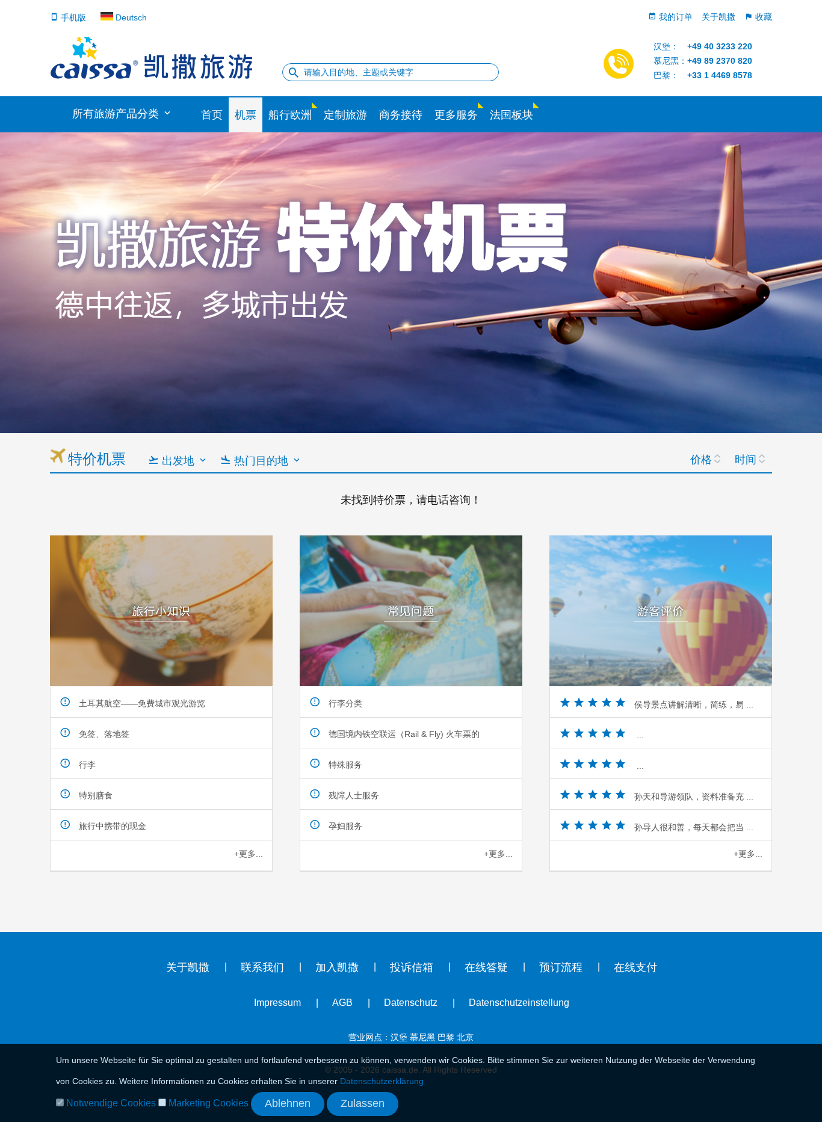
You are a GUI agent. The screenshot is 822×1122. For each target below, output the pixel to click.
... (639, 735)
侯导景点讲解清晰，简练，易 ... (693, 704)
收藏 (762, 16)
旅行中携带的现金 (111, 826)
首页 (212, 115)
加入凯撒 (337, 967)
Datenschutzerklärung (382, 1081)
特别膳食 (94, 795)
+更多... (248, 853)
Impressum (277, 1002)
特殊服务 (344, 764)
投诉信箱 (411, 967)
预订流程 (561, 967)
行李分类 (344, 703)
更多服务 (456, 115)
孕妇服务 (344, 826)
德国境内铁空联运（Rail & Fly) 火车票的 (403, 734)
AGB (342, 1002)
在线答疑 (486, 967)
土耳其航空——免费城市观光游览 (140, 703)
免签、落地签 (102, 734)
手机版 (72, 17)
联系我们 (262, 967)
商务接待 (400, 115)
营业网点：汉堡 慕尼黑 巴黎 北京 (411, 1037)
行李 (86, 764)
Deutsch (130, 17)
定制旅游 (345, 115)
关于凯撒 (718, 16)
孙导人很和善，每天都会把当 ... (693, 827)
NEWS (801, 240)
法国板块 (511, 115)
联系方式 (675, 972)
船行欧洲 (290, 115)
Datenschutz (410, 1002)
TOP (18, 499)
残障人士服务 (352, 795)
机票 (245, 115)
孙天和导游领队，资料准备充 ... (693, 796)
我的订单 (675, 16)
